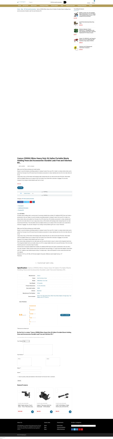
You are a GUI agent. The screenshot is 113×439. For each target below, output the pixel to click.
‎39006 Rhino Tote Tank (42, 280)
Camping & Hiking (44, 5)
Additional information (23, 208)
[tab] (45, 206)
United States (27, 193)
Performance (54, 5)
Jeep (62, 5)
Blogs (45, 429)
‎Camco (38, 275)
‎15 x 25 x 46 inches (41, 285)
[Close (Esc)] (0, 437)
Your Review (20, 354)
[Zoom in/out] (4, 437)
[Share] (1, 437)
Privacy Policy (60, 425)
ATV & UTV (25, 5)
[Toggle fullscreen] (3, 437)
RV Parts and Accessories (30, 9)
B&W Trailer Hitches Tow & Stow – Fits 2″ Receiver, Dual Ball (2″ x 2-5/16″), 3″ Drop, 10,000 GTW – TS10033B (25, 407)
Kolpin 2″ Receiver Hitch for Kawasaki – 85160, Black (44, 406)
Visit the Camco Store (42, 278)
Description (21, 206)
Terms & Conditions (61, 427)
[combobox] (83, 426)
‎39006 (38, 288)
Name (19, 368)
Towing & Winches (81, 5)
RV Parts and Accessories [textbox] (83, 425)
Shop (22, 9)
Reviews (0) (21, 210)
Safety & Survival (70, 5)
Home (19, 5)
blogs (90, 5)
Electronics (34, 5)
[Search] (65, 2)
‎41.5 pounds (39, 283)
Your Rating (19, 341)
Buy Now (20, 187)
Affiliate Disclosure (61, 429)
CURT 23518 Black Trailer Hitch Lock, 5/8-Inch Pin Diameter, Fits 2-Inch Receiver (62, 407)
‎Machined (39, 290)
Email (18, 372)
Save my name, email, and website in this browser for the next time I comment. (37, 376)
